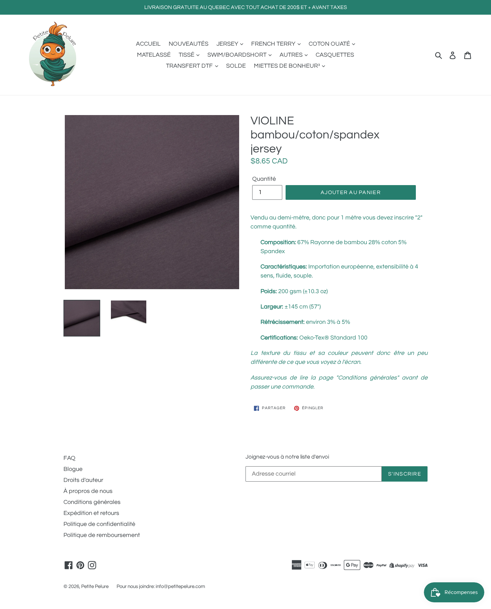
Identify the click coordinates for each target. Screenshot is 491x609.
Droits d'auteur (83, 480)
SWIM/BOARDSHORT (237, 55)
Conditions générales (92, 502)
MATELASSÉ (154, 55)
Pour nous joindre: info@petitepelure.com (161, 586)
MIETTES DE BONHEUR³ (287, 66)
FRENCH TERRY (274, 44)
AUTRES (292, 55)
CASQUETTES (335, 55)
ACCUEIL (148, 44)
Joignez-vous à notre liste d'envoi (287, 457)
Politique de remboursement (101, 535)
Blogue (73, 469)
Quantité (264, 179)
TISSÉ (187, 55)
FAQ (69, 458)
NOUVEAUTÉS (188, 44)
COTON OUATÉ (330, 44)
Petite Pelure (95, 586)
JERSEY (227, 44)
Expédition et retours (91, 513)
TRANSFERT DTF (190, 66)
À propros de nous (88, 491)
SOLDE (236, 66)
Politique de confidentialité (99, 524)
